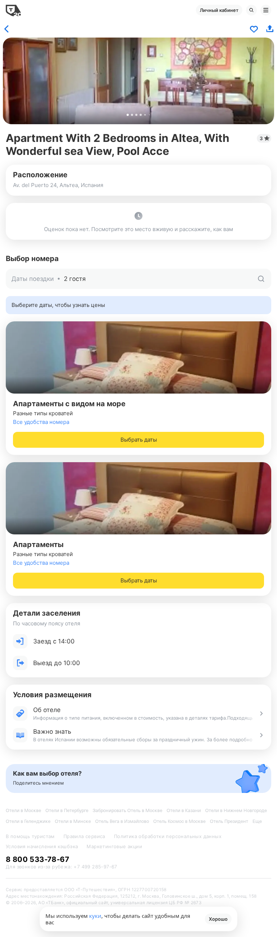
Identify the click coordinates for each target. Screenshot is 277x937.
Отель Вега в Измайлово (122, 821)
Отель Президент (229, 821)
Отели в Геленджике (28, 821)
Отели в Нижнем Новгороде (236, 810)
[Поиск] (251, 10)
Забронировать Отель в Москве (127, 810)
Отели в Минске (73, 821)
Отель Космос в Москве (179, 821)
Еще (257, 821)
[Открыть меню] (265, 10)
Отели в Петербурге (66, 810)
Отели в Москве (23, 810)
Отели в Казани (184, 810)
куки (95, 915)
